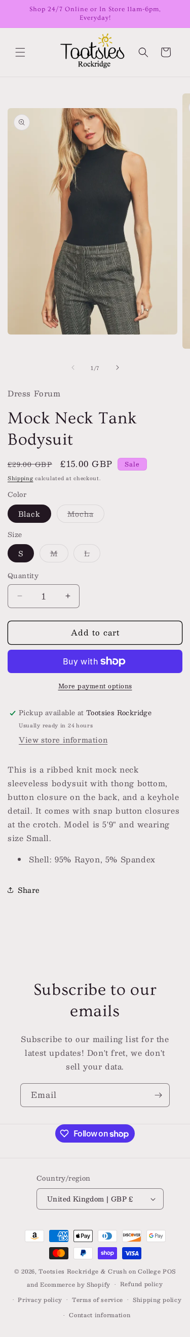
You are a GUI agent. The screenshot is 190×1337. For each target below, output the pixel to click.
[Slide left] (73, 367)
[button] (20, 52)
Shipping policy (157, 1300)
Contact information (99, 1315)
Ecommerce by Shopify (75, 1284)
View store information (63, 739)
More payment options (95, 685)
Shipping (20, 478)
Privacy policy (40, 1300)
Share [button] (29, 890)
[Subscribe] (158, 1095)
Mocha (85, 515)
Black (29, 514)
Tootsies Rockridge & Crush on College (101, 1271)
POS (169, 1271)
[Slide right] (117, 367)
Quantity (23, 576)
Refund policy (141, 1284)
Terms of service (97, 1300)
